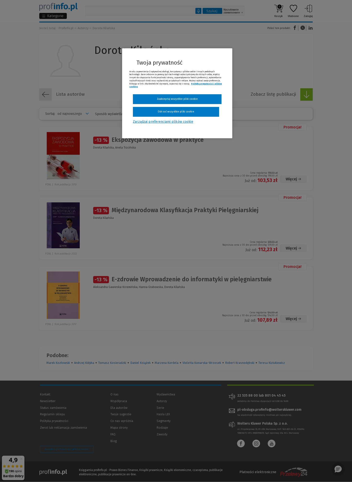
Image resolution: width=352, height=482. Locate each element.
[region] (177, 93)
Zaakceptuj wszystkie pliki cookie (177, 98)
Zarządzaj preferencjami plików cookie (163, 122)
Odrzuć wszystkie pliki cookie (176, 111)
